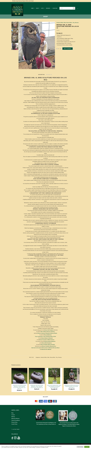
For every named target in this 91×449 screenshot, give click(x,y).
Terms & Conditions (15, 420)
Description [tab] (41, 74)
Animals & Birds (60, 22)
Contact (13, 414)
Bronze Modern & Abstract (47, 338)
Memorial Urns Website (46, 349)
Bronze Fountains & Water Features (46, 339)
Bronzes (77, 22)
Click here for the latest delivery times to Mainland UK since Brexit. (45, 347)
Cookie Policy (14, 424)
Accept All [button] (87, 446)
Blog (12, 412)
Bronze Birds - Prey (70, 22)
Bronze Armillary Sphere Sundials (48, 344)
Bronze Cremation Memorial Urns (49, 346)
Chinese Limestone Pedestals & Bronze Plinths (47, 333)
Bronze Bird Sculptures (47, 342)
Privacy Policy (14, 422)
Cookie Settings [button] (80, 446)
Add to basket (67, 48)
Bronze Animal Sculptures (50, 341)
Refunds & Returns (15, 418)
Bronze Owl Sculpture (49, 330)
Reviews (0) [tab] (49, 74)
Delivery (13, 416)
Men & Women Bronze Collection (48, 331)
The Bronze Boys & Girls (51, 336)
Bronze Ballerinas (48, 334)
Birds (65, 22)
